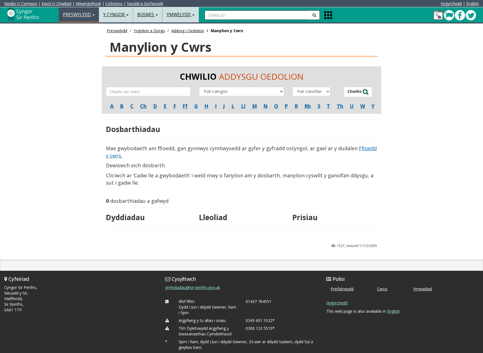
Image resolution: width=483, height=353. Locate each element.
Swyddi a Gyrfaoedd (145, 3)
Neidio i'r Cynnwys (20, 3)
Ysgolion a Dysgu (149, 30)
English (472, 3)
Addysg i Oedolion (187, 30)
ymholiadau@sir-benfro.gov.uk (192, 287)
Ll (243, 106)
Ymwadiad (422, 288)
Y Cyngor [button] (114, 15)
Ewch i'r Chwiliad (56, 3)
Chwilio (355, 91)
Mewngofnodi (88, 3)
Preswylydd (117, 30)
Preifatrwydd (342, 288)
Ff (185, 106)
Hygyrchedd (451, 3)
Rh (307, 106)
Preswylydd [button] (77, 15)
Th (340, 106)
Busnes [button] (146, 15)
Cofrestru (113, 3)
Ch (143, 106)
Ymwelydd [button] (179, 15)
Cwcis (382, 288)
